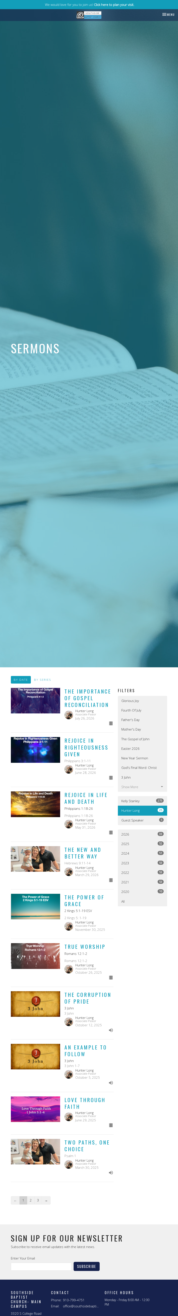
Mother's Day (131, 729)
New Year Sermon (134, 758)
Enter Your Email (23, 1258)
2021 (141, 882)
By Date (21, 680)
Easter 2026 (130, 748)
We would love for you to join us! (89, 4)
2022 (141, 872)
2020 (141, 891)
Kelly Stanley (141, 801)
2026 (141, 834)
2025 (141, 843)
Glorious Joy (130, 700)
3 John (126, 777)
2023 (141, 863)
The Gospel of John (135, 739)
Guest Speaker (141, 820)
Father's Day (130, 720)
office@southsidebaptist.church (81, 1306)
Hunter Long (141, 810)
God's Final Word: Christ (139, 767)
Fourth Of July (131, 710)
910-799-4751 (74, 1300)
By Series (42, 680)
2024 (141, 853)
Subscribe (86, 1266)
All (123, 901)
